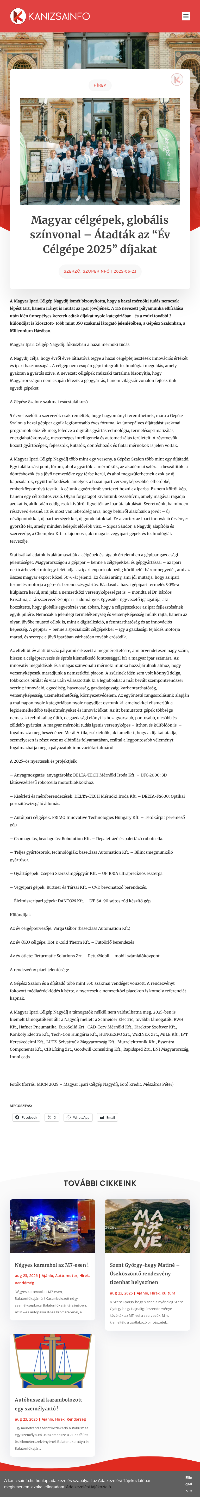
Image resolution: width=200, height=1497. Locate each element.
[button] (113, 1487)
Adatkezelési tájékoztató (88, 1487)
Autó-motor (66, 1275)
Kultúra (169, 1293)
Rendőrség (24, 1282)
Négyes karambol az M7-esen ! (52, 1265)
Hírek (100, 85)
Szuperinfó (96, 271)
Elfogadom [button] (188, 1484)
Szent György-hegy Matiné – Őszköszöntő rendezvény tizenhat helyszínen (145, 1274)
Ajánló (47, 1275)
